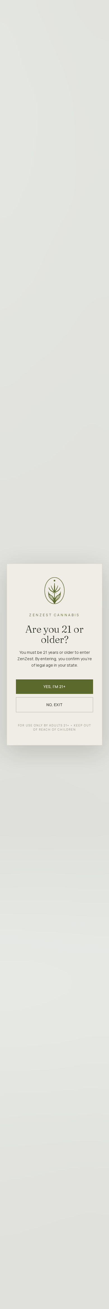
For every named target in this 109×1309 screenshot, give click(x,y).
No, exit (54, 704)
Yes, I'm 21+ (54, 686)
